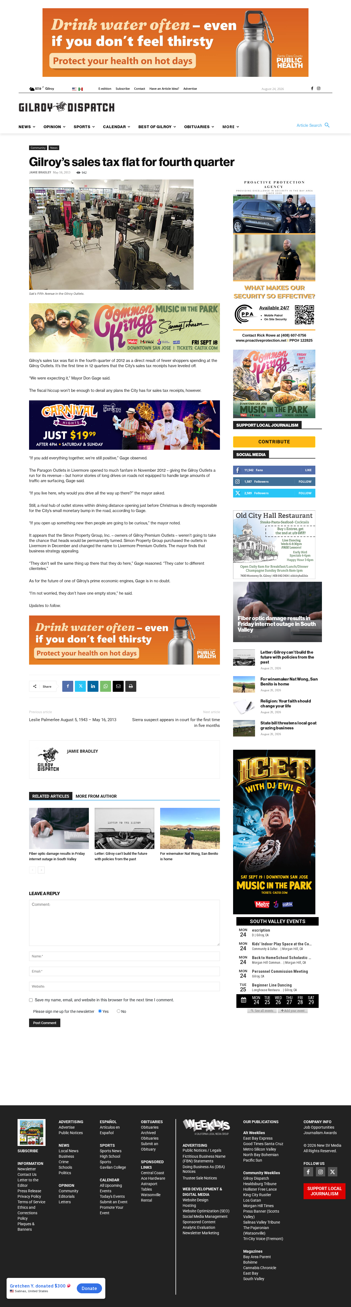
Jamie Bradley (40, 172)
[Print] (130, 686)
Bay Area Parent (257, 1257)
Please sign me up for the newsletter (63, 1011)
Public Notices (71, 1133)
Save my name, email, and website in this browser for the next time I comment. (104, 999)
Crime (64, 1162)
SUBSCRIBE (28, 1151)
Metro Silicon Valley (259, 1149)
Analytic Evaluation (199, 1227)
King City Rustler (257, 1195)
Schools (65, 1167)
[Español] (81, 88)
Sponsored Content (199, 1222)
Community (38, 148)
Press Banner (254, 1211)
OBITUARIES (152, 1122)
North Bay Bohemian (261, 1155)
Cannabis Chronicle (259, 1268)
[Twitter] (80, 686)
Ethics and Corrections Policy (27, 1213)
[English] (75, 88)
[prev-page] (32, 870)
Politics (65, 1173)
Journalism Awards (320, 1133)
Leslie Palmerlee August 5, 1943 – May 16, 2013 (72, 719)
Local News (68, 1151)
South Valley (253, 1279)
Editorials (67, 1196)
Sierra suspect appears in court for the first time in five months (176, 722)
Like (308, 470)
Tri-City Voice (254, 1238)
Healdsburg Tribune (259, 1184)
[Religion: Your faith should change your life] (244, 706)
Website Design (195, 1200)
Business (66, 1156)
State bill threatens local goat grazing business (288, 725)
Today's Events (112, 1196)
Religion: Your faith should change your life (286, 703)
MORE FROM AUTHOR (96, 796)
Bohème (250, 1262)
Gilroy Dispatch (256, 1178)
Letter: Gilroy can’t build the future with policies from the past (287, 657)
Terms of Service (31, 1202)
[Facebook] (312, 89)
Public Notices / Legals (202, 1150)
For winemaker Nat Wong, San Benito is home (289, 681)
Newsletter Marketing (201, 1233)
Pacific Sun (252, 1160)
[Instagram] (318, 89)
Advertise (67, 1127)
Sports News (110, 1151)
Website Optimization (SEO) (206, 1211)
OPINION (66, 1185)
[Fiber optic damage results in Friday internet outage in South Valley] (59, 828)
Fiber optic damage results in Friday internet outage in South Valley (277, 624)
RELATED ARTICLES (50, 796)
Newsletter (27, 1169)
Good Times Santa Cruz (263, 1144)
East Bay (250, 1273)
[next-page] (41, 870)
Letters (65, 1202)
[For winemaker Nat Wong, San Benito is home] (190, 828)
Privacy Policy (29, 1196)
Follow (305, 481)
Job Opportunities (319, 1127)
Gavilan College (113, 1167)
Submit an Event (114, 1202)
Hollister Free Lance (260, 1189)
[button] (314, 125)
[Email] (118, 686)
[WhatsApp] (105, 686)
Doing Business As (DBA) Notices (204, 1169)
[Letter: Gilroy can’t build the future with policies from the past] (124, 828)
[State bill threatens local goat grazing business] (244, 728)
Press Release (29, 1191)
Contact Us (27, 1174)
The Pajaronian (256, 1228)
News (54, 148)
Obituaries (149, 1127)
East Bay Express (258, 1138)
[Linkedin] (92, 686)
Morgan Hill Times (258, 1206)
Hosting (189, 1205)
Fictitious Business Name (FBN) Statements (204, 1158)
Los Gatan (252, 1200)
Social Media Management (205, 1216)
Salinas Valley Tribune (261, 1222)
